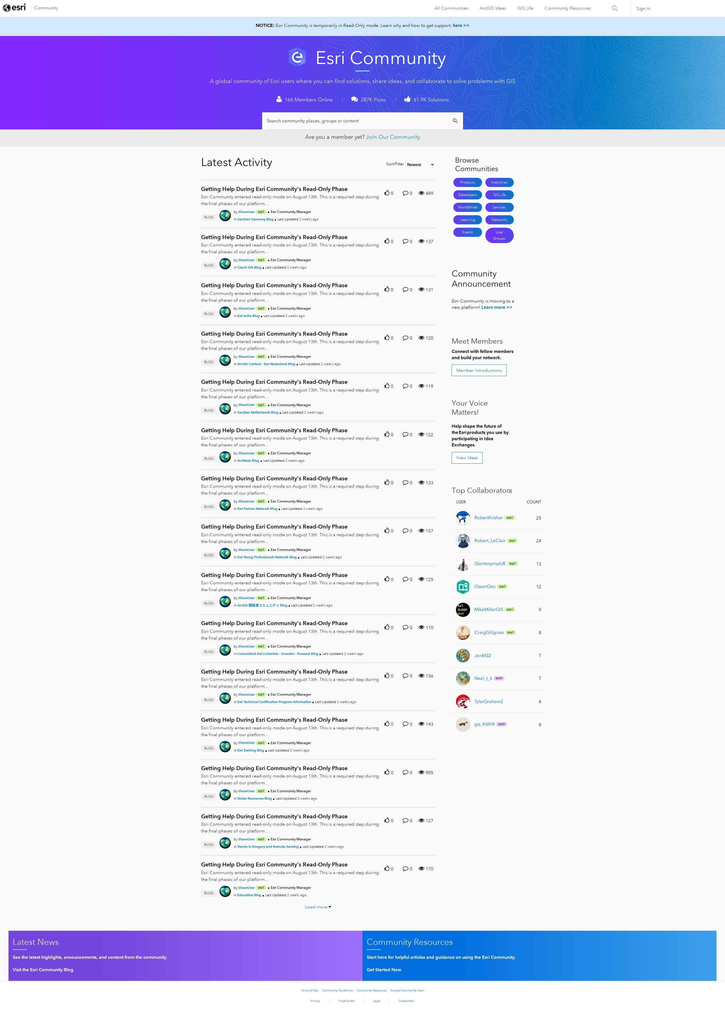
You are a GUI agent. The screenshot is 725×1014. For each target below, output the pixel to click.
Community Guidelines (337, 990)
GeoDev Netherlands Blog (257, 412)
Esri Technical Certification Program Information (274, 702)
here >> (461, 25)
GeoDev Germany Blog (255, 219)
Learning (467, 220)
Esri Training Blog (250, 750)
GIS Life (525, 8)
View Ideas (467, 458)
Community (46, 8)
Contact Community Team (407, 990)
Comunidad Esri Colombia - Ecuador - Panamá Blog (277, 653)
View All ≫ (483, 490)
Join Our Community (393, 136)
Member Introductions (479, 370)
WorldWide (467, 207)
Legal (376, 1001)
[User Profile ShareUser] (225, 214)
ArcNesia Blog (248, 460)
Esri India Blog (248, 316)
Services (499, 207)
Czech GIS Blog (249, 267)
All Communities (451, 8)
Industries (499, 182)
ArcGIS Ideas (493, 8)
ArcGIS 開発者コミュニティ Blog (262, 605)
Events (467, 232)
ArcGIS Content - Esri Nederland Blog (266, 364)
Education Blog (249, 895)
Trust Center (346, 1001)
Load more (316, 907)
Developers (467, 195)
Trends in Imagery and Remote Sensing (268, 846)
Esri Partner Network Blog (257, 508)
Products (467, 182)
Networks (500, 220)
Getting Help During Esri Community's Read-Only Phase (274, 189)
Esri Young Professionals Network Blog (267, 557)
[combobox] (363, 121)
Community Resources (568, 8)
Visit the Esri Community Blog (43, 969)
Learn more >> (497, 307)
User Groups (499, 235)
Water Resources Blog (254, 798)
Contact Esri (406, 1001)
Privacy (315, 1001)
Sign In (643, 8)
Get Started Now (384, 969)
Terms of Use (309, 990)
